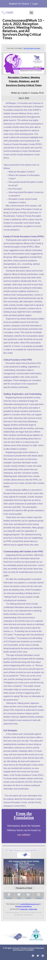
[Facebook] (33, 956)
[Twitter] (38, 956)
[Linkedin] (42, 956)
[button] (31, 12)
